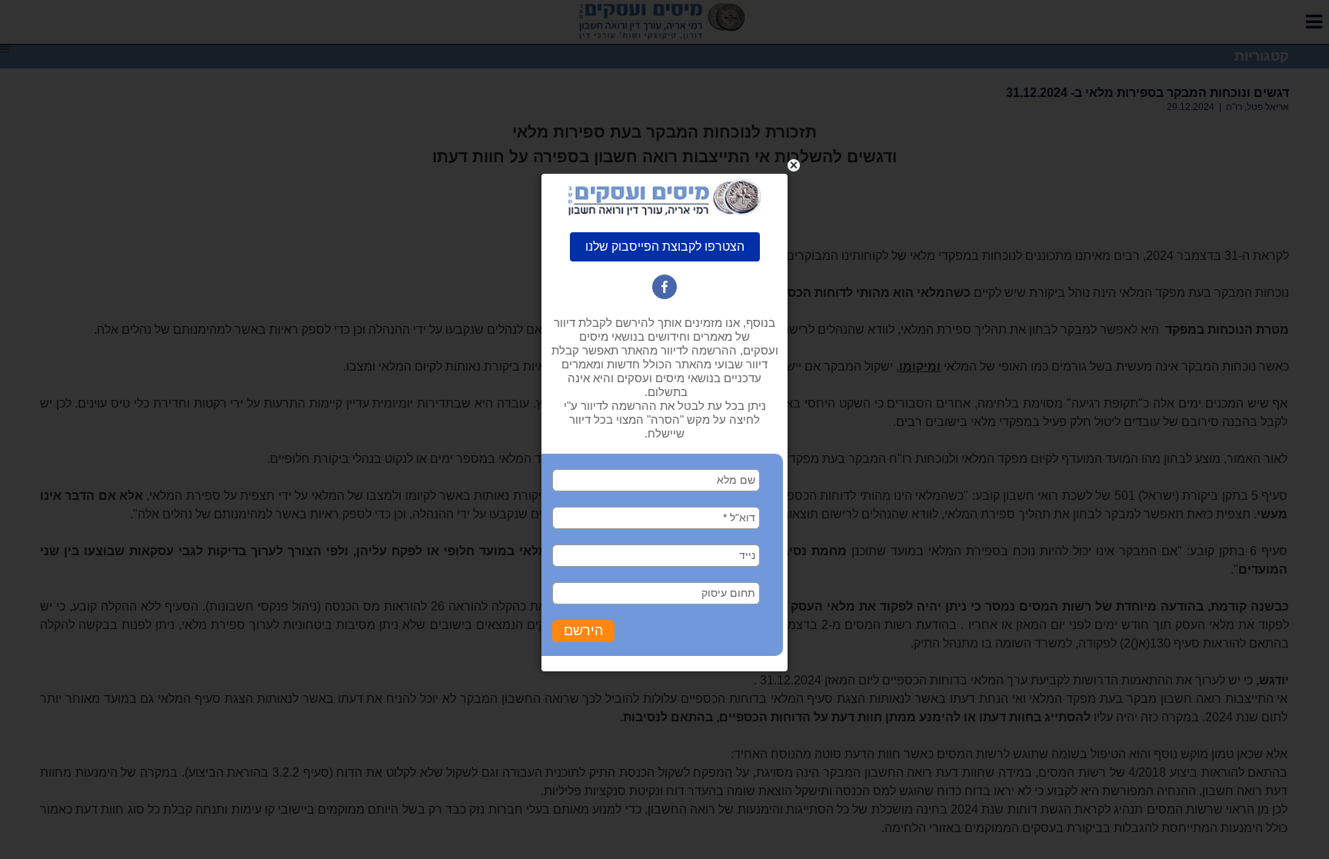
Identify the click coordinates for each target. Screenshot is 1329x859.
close (793, 165)
